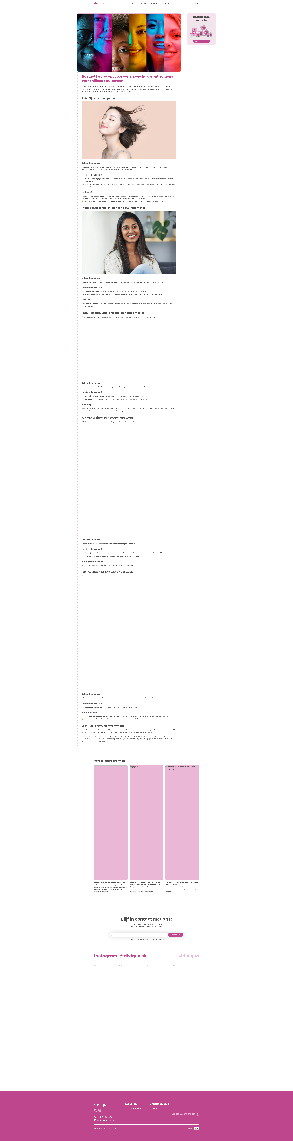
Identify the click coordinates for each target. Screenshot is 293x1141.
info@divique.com (105, 1120)
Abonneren (175, 935)
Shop (132, 3)
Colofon (190, 1128)
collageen (97, 719)
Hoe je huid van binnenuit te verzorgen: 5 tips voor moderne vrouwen (181, 883)
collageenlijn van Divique (108, 736)
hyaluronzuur (119, 201)
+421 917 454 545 (104, 1117)
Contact (165, 3)
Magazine (153, 3)
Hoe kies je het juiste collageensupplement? (110, 882)
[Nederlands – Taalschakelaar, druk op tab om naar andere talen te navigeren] (196, 3)
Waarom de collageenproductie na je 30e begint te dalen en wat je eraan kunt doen (145, 883)
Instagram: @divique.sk (120, 956)
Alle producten (201, 41)
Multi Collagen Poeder (134, 1108)
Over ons (142, 3)
